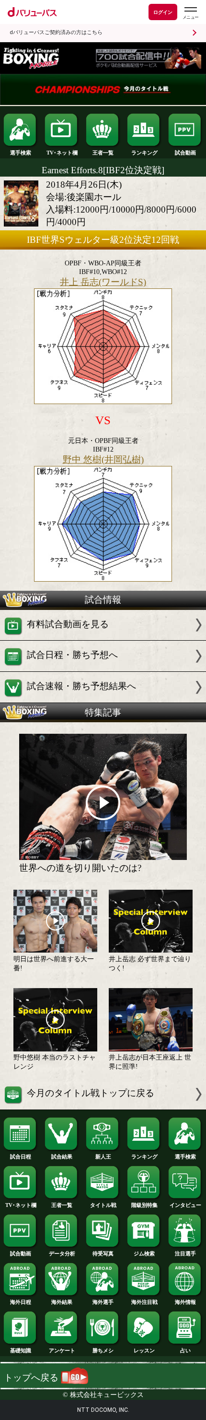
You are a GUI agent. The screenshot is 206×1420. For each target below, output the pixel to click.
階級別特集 (144, 1205)
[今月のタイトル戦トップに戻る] (103, 1106)
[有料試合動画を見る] (103, 637)
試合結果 (61, 1156)
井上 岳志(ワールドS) (103, 282)
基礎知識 (20, 1350)
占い (185, 1350)
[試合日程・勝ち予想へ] (103, 668)
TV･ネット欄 (62, 152)
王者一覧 (103, 152)
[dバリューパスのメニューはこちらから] (190, 13)
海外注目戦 (144, 1302)
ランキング (144, 152)
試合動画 (185, 152)
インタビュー (185, 1205)
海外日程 (20, 1302)
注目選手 (185, 1253)
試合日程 (20, 1156)
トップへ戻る (32, 1377)
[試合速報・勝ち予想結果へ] (103, 699)
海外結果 (61, 1302)
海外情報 (185, 1302)
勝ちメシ (103, 1350)
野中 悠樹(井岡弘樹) (103, 459)
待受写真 (103, 1253)
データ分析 (62, 1253)
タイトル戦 (103, 1205)
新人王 (103, 1156)
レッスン (144, 1350)
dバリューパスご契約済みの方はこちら (56, 32)
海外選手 (103, 1302)
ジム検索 (144, 1253)
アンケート (62, 1350)
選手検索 (20, 152)
